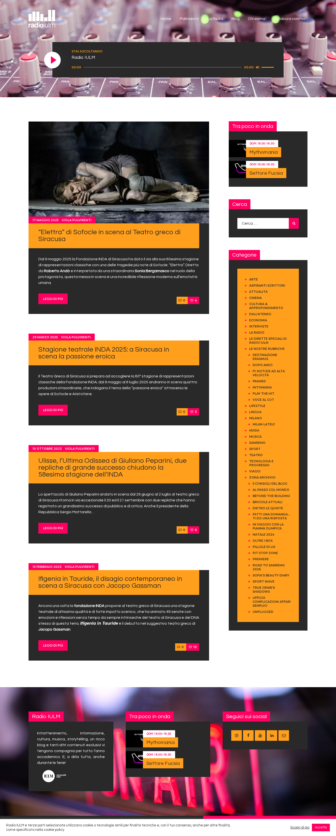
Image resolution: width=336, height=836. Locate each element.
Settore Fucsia (266, 173)
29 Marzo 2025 (45, 337)
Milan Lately (264, 424)
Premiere (261, 559)
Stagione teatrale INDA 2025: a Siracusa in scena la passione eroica (103, 353)
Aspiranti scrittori (267, 285)
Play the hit (263, 393)
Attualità (258, 292)
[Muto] (257, 67)
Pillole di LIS (264, 547)
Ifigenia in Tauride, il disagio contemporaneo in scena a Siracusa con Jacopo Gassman (110, 582)
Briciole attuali (267, 502)
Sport (254, 449)
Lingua (255, 412)
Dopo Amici (263, 365)
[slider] (268, 66)
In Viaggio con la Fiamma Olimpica (268, 526)
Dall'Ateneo (260, 314)
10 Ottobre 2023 (47, 448)
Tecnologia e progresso (261, 463)
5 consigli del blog (270, 483)
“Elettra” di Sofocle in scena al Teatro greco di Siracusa (109, 236)
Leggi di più (53, 299)
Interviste (258, 326)
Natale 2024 (263, 534)
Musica (255, 436)
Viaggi (254, 471)
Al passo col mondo (271, 490)
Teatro (256, 455)
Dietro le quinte (268, 508)
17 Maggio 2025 (45, 220)
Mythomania (263, 152)
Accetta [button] (321, 827)
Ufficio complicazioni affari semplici (272, 601)
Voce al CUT (263, 400)
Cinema (255, 298)
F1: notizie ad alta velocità (269, 373)
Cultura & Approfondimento (266, 306)
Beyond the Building (271, 496)
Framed (259, 381)
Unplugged (263, 612)
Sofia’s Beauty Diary (271, 575)
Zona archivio (262, 477)
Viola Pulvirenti (77, 220)
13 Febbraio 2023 (46, 567)
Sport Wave (264, 581)
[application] (173, 67)
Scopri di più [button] (299, 827)
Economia (258, 320)
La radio (256, 332)
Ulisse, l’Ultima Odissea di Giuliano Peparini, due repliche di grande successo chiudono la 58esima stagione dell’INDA (112, 467)
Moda (254, 430)
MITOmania (262, 387)
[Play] (52, 60)
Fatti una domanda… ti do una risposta (271, 516)
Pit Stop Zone (265, 553)
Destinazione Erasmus (265, 357)
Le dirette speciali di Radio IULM (268, 340)
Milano (255, 418)
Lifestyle (257, 406)
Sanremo (257, 443)
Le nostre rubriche (267, 349)
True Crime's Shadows (264, 589)
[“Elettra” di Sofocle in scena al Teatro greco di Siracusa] (118, 172)
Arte (253, 279)
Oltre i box (263, 540)
